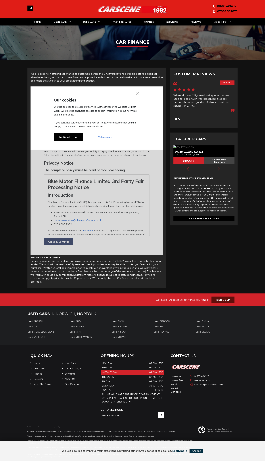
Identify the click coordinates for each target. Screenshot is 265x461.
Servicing (172, 22)
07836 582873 (227, 11)
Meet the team (42, 384)
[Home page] (132, 9)
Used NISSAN (118, 331)
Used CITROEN (162, 321)
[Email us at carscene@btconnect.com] (30, 8)
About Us (70, 379)
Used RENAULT (162, 331)
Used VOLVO (118, 337)
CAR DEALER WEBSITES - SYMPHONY (219, 431)
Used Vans (89, 22)
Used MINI (75, 331)
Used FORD (33, 326)
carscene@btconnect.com (205, 384)
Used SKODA (203, 331)
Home (37, 22)
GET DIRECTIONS (112, 409)
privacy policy (55, 427)
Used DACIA (202, 321)
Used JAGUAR (119, 326)
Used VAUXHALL (36, 337)
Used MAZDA (203, 326)
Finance (149, 22)
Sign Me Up (223, 300)
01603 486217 (226, 6)
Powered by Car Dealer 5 (218, 429)
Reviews (196, 22)
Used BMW (117, 321)
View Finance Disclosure (204, 218)
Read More (190, 106)
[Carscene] (186, 370)
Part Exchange (122, 22)
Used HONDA (76, 326)
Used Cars (60, 22)
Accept (196, 450)
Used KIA (158, 326)
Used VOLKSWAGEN (80, 337)
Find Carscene (72, 384)
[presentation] (188, 169)
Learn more (179, 450)
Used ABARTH (35, 321)
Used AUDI (75, 321)
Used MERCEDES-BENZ (40, 331)
